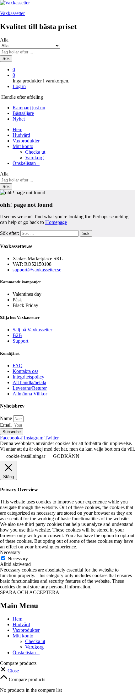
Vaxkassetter (12, 13)
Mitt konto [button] (23, 146)
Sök (6, 58)
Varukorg (34, 157)
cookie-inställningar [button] (25, 456)
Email (6, 425)
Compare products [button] (26, 679)
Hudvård (21, 135)
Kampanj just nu (29, 107)
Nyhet (19, 118)
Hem (17, 129)
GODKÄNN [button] (66, 456)
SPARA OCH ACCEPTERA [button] (29, 592)
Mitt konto (23, 635)
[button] (9, 670)
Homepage (56, 222)
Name (6, 418)
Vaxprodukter (26, 140)
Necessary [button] (10, 552)
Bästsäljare (23, 113)
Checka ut (35, 152)
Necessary (18, 558)
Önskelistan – (26, 163)
